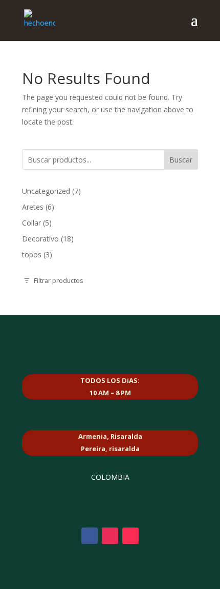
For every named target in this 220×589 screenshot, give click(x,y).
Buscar (180, 160)
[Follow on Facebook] (89, 535)
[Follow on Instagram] (110, 535)
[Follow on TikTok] (130, 535)
